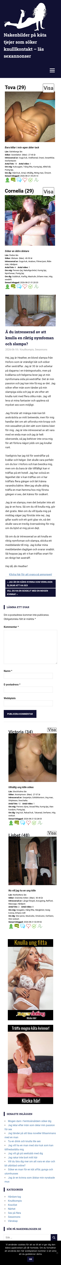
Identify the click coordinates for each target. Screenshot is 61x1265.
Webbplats (10, 698)
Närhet (11, 1208)
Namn (8, 671)
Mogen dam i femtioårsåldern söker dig (29, 1121)
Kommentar (11, 626)
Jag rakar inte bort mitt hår (22, 1157)
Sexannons (41, 349)
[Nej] (57, 1252)
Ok (30, 1259)
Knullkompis (27, 349)
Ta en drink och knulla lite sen (24, 1141)
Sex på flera (14, 1212)
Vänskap (13, 1220)
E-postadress (12, 684)
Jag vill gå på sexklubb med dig (25, 1153)
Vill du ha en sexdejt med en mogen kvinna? (27, 592)
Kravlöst (12, 1204)
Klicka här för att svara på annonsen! (30, 574)
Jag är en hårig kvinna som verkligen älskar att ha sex (29, 584)
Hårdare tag (14, 1196)
